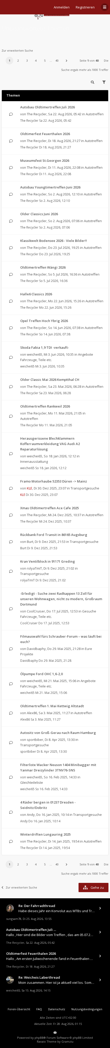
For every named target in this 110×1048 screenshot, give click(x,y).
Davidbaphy (36, 648)
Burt (30, 541)
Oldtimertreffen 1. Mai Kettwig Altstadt (52, 706)
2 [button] (18, 60)
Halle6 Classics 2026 (36, 294)
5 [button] (45, 60)
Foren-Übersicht (19, 1009)
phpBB (39, 1038)
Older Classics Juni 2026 (39, 214)
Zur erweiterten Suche (17, 50)
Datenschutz (56, 1009)
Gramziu (67, 1041)
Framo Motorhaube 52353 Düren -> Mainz (53, 481)
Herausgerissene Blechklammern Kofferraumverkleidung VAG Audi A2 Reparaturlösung (50, 443)
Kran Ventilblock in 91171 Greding (47, 561)
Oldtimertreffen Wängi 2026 (42, 267)
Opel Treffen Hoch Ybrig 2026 (44, 320)
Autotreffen (95, 114)
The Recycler (37, 114)
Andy (31, 814)
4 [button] (36, 60)
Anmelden (62, 7)
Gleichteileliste (31, 782)
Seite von (89, 60)
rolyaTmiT (34, 568)
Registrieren (85, 7)
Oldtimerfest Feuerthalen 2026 (45, 133)
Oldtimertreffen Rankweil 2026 (45, 406)
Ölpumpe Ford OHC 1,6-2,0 (41, 674)
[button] (66, 60)
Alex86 (32, 713)
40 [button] (57, 60)
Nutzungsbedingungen (86, 1009)
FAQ (39, 1009)
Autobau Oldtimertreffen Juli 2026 (47, 107)
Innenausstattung (34, 461)
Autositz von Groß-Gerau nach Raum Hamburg (58, 732)
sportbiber (35, 739)
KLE (29, 488)
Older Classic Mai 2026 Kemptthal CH (49, 379)
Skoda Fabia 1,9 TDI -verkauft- (44, 347)
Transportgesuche (85, 488)
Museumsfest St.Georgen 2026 (44, 160)
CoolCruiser (36, 611)
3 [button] (27, 60)
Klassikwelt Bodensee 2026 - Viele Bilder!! (53, 240)
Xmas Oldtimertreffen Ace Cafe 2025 (49, 508)
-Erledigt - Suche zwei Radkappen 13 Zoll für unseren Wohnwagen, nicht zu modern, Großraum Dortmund (61, 599)
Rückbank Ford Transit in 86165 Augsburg (53, 534)
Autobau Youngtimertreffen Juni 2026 (50, 187)
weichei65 (34, 354)
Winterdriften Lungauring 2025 (45, 834)
